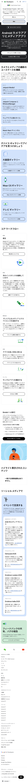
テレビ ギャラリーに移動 (14, 219)
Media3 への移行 (9, 412)
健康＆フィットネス (5, 680)
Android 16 (3, 709)
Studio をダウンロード (6, 732)
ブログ (2, 667)
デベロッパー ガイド (5, 728)
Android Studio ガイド (6, 725)
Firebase (3, 760)
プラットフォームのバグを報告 (7, 740)
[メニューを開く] (2, 1)
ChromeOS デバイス (5, 696)
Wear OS (3, 694)
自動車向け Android (5, 699)
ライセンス (10, 769)
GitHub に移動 (14, 394)
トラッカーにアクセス (13, 640)
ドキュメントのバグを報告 (7, 742)
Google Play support (5, 744)
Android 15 (3, 711)
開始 (14, 21)
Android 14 (3, 713)
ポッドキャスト (4, 670)
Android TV (3, 701)
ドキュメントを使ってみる (14, 53)
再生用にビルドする (14, 254)
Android (3, 656)
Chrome (3, 758)
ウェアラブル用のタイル (11, 118)
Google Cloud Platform (6, 762)
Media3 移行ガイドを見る (14, 438)
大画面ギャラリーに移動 (14, 170)
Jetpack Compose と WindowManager (10, 103)
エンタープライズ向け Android (7, 659)
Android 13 (3, 715)
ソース (2, 663)
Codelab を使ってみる (14, 56)
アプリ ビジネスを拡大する (14, 362)
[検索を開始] (17, 1)
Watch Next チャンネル (11, 130)
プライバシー (4, 684)
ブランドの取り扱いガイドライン (9, 771)
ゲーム (2, 675)
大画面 (2, 692)
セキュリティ (4, 661)
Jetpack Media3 (9, 88)
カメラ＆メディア (5, 682)
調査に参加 (3, 747)
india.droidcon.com (15, 610)
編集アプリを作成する (14, 295)
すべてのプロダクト (5, 764)
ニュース (3, 665)
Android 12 (3, 718)
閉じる (14, 17)
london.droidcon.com (15, 590)
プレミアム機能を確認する (14, 335)
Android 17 (3, 707)
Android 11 (3, 720)
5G (1, 686)
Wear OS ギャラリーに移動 (14, 195)
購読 (21, 777)
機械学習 (3, 678)
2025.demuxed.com (15, 564)
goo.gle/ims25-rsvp (13, 543)
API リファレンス (4, 730)
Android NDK (4, 734)
